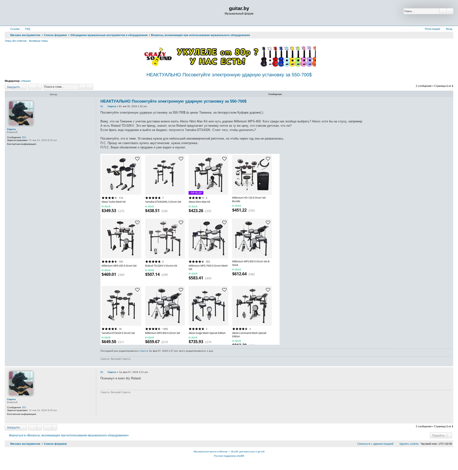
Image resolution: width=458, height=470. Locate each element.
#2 (101, 372)
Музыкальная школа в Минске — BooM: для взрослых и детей (229, 451)
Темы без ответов (15, 40)
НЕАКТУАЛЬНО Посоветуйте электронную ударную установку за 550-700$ (229, 74)
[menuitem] (25, 29)
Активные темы (38, 40)
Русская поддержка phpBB (229, 455)
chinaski (26, 80)
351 (24, 137)
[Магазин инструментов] (25, 13)
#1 (101, 106)
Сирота (11, 129)
